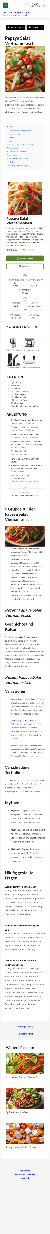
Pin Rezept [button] (26, 266)
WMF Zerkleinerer (14, 350)
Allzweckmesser (13, 368)
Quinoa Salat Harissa (17, 1112)
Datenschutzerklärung (25, 1174)
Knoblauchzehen (20, 391)
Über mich (25, 1178)
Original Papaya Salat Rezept (23, 720)
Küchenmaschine (31, 350)
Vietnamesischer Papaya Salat (22, 637)
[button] (7, 250)
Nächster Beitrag (25, 1034)
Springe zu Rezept (17, 27)
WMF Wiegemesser (31, 368)
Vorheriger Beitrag (25, 1027)
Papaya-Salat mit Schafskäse (21, 1147)
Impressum (25, 1171)
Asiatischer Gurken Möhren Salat (23, 1077)
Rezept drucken (36, 27)
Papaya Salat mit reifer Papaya (24, 699)
